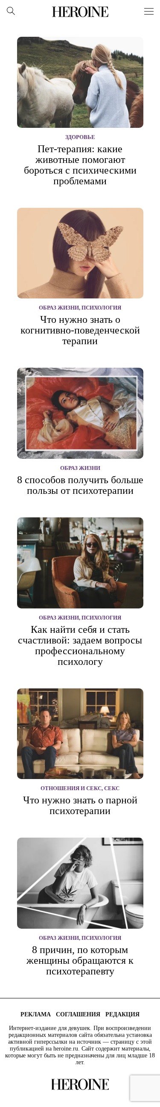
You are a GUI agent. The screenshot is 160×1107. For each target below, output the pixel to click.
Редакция (122, 1014)
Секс (111, 788)
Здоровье (80, 137)
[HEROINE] (80, 11)
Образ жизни (59, 307)
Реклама (35, 1014)
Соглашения (78, 1014)
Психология (101, 307)
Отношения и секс (71, 788)
